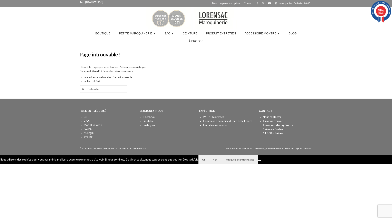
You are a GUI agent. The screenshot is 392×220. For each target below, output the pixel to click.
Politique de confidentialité (239, 159)
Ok (203, 159)
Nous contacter (272, 117)
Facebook (149, 117)
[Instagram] (263, 3)
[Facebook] (257, 3)
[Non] (259, 160)
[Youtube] (269, 3)
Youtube (149, 121)
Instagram (150, 125)
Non (215, 159)
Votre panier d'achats (294, 3)
